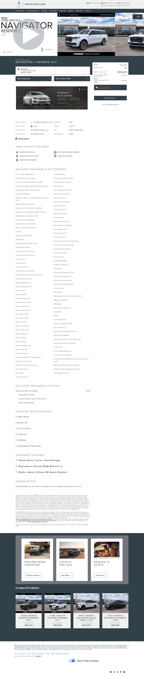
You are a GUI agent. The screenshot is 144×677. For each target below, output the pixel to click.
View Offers (65, 575)
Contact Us (100, 575)
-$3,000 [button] (124, 81)
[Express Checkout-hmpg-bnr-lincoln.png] (52, 98)
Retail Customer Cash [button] (101, 81)
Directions (34, 653)
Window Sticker (109, 98)
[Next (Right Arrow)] (140, 34)
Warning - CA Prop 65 (28, 656)
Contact (28, 653)
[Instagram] (117, 672)
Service (70, 11)
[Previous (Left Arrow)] (4, 34)
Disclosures (41, 653)
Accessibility (22, 653)
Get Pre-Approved (23, 79)
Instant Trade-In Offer (63, 79)
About (16, 653)
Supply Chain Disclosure (62, 653)
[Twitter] (114, 672)
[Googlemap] (120, 672)
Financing (62, 11)
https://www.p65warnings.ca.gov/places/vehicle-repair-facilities (37, 520)
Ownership (79, 11)
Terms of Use (17, 656)
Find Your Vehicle (32, 575)
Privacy (48, 653)
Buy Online (53, 11)
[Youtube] (124, 672)
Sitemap (53, 653)
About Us (88, 11)
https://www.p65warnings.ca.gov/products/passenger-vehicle (34, 519)
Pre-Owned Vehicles (33, 11)
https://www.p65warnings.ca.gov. (38, 522)
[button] (53, 416)
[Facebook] (110, 672)
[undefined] (53, 98)
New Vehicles (19, 11)
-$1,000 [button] (124, 75)
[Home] (19, 4)
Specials (44, 11)
